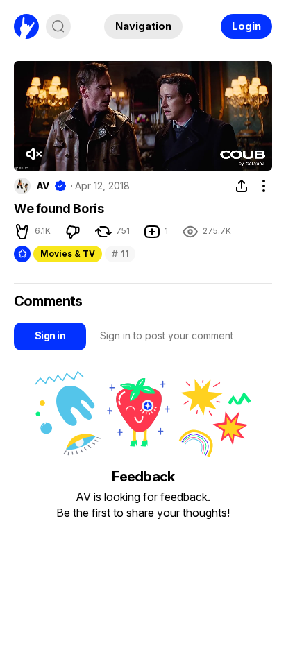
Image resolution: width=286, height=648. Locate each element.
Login (246, 26)
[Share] (241, 186)
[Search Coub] (58, 26)
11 (120, 253)
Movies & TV (67, 253)
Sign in (50, 335)
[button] (33, 154)
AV (42, 186)
